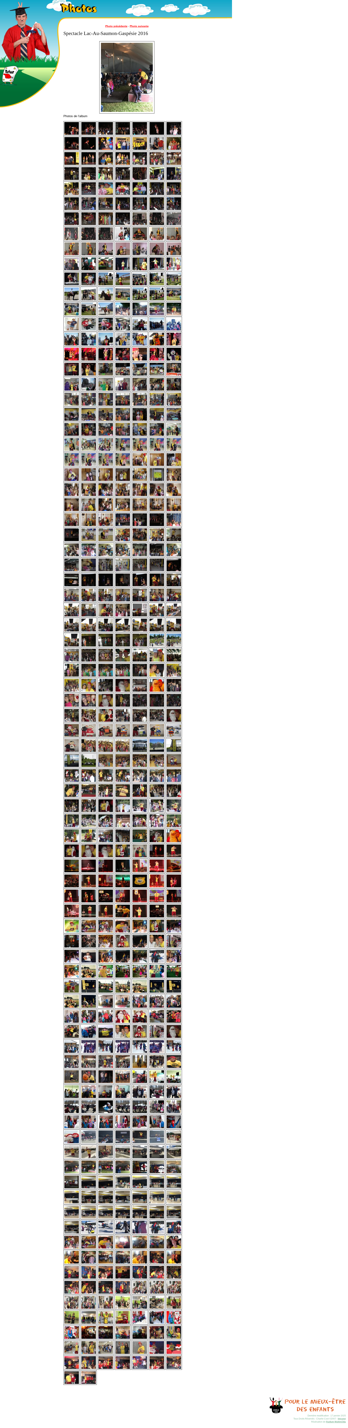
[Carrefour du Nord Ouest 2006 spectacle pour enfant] (71, 194)
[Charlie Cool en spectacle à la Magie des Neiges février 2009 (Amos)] (140, 345)
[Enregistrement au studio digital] (157, 149)
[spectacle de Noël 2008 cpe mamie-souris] (106, 330)
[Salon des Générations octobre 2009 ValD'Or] (174, 571)
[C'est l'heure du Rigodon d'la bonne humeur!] (123, 134)
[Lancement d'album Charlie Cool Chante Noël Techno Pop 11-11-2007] (140, 225)
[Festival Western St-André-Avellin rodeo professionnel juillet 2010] (106, 766)
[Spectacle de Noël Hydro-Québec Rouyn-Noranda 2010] (123, 706)
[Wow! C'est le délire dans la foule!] (140, 134)
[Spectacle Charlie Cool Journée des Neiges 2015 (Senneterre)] (71, 1052)
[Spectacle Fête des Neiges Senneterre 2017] (88, 1233)
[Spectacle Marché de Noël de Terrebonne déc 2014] (106, 1007)
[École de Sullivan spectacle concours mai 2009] (140, 541)
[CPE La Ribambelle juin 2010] (71, 661)
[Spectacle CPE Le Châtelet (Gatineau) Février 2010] (174, 586)
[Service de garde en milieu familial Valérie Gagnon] (157, 480)
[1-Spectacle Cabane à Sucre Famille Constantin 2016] (140, 1098)
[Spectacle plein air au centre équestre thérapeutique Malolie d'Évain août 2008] (123, 300)
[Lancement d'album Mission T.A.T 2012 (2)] (174, 857)
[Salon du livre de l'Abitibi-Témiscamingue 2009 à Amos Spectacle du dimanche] (71, 541)
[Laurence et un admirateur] (123, 586)
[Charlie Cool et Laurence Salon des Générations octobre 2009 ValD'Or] (88, 586)
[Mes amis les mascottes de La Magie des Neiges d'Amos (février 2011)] (88, 736)
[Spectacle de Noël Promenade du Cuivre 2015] (71, 1067)
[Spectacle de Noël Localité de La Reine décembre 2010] (123, 721)
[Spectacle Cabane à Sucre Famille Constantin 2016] (157, 1098)
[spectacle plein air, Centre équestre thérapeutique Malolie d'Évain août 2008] (106, 285)
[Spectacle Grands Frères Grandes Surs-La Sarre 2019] (174, 1338)
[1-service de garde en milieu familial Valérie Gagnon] (88, 495)
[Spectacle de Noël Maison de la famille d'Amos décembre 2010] (174, 691)
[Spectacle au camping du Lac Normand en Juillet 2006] (140, 164)
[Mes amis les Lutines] (140, 857)
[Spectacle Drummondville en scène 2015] (157, 1082)
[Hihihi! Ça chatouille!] (71, 134)
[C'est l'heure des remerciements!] (88, 149)
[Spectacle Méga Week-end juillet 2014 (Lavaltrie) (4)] (106, 992)
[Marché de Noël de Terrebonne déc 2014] (123, 1007)
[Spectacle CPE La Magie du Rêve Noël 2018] (140, 1293)
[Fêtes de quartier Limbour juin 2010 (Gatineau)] (88, 766)
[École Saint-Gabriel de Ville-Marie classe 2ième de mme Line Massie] (140, 390)
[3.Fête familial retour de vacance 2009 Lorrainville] (71, 571)
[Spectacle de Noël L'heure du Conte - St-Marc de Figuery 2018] (157, 1263)
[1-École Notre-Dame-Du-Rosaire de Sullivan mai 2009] (106, 541)
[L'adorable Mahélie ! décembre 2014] (157, 1037)
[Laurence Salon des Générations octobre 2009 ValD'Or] (106, 586)
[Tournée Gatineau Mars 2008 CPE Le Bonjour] (106, 255)
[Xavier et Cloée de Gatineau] (71, 330)
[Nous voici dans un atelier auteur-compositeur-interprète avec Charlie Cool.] (123, 164)
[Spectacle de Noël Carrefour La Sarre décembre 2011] (71, 781)
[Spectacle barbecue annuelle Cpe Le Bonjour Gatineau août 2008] (123, 315)
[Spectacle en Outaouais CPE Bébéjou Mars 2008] (140, 240)
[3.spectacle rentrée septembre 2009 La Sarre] (123, 571)
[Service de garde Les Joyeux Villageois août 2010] (88, 676)
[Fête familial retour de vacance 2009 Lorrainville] (140, 556)
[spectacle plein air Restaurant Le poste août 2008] (123, 270)
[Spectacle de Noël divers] (88, 706)
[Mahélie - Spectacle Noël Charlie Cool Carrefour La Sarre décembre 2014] (174, 947)
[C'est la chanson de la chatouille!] (88, 134)
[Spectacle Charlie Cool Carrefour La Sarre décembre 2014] (157, 947)
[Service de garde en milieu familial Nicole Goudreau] (140, 511)
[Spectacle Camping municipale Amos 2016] (174, 1143)
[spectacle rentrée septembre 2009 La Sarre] (106, 571)
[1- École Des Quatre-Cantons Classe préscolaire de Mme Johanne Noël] (71, 450)
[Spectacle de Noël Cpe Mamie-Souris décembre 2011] (88, 812)
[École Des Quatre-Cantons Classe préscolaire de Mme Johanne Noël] (174, 435)
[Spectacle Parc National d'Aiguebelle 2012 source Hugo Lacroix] (123, 812)
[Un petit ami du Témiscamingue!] (106, 164)
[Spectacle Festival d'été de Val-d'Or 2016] (88, 1143)
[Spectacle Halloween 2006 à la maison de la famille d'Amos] (157, 164)
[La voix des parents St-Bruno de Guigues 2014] (106, 977)
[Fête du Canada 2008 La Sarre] (88, 270)
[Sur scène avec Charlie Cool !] (71, 149)
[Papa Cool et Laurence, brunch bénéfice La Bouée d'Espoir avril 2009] (106, 375)
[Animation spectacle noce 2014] (140, 932)
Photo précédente (116, 26)
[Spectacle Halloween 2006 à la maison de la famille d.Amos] (106, 179)
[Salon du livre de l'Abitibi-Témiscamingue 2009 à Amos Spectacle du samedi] (123, 526)
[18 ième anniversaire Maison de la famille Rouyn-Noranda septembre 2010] (157, 676)
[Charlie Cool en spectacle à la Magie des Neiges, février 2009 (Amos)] (123, 345)
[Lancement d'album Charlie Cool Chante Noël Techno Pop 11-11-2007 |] (157, 225)
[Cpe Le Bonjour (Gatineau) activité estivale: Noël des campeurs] (88, 556)
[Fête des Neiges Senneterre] (157, 962)
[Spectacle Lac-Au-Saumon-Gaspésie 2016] (71, 1173)
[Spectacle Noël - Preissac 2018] (123, 1308)
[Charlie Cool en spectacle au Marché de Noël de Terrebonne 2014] (157, 1022)
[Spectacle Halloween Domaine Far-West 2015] (174, 1067)
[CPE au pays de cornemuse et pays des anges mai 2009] (123, 541)
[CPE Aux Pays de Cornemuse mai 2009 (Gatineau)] (174, 541)
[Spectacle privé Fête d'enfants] (71, 1248)
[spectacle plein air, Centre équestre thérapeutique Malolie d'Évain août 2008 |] (140, 285)
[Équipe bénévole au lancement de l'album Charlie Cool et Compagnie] (140, 149)
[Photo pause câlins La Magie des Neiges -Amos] (140, 1082)
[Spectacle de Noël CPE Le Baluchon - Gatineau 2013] (157, 932)
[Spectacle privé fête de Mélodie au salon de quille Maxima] (174, 1113)
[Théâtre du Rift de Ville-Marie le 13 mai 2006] (88, 164)
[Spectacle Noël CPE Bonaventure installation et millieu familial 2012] (106, 842)
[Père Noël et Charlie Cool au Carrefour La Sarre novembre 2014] (140, 1037)
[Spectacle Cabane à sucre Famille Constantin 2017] (123, 1248)
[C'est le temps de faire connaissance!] (106, 149)
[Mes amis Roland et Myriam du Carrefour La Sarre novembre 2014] (123, 1037)
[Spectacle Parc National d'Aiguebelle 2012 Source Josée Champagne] (174, 827)
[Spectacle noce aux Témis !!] (123, 962)
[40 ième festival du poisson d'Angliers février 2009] (140, 330)
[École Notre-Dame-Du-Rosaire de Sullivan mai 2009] (88, 541)
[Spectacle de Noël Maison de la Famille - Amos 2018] (157, 1338)
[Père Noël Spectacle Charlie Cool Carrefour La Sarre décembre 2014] (123, 947)
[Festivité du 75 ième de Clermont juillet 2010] (88, 751)
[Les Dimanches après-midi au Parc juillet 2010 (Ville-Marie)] (140, 751)
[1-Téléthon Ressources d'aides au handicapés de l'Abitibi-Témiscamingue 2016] (88, 1098)
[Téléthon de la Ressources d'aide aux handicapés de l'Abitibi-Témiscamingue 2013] (71, 947)
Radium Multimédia (336, 1422)
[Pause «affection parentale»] (174, 134)
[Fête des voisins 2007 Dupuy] (106, 194)
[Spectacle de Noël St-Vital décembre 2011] (157, 797)
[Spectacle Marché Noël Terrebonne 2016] (71, 1128)
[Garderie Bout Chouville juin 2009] (106, 556)
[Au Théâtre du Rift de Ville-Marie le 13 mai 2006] (71, 164)
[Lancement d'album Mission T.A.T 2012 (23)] (71, 932)
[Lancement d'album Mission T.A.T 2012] (157, 857)
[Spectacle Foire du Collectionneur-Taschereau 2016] (106, 1188)
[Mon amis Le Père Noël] (174, 842)
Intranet (342, 1418)
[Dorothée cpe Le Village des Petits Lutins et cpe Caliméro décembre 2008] (88, 330)
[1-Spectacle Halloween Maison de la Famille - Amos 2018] (106, 1338)
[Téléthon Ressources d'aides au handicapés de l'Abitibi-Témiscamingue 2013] (88, 947)
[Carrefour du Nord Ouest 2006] (157, 179)
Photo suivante (139, 26)
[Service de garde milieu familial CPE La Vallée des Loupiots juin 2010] (88, 661)
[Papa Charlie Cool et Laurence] (157, 134)
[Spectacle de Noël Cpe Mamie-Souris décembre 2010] (106, 691)
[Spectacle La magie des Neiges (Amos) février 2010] (71, 616)
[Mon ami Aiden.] (106, 1037)
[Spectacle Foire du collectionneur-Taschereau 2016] (88, 1188)
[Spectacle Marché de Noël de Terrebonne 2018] (140, 1323)
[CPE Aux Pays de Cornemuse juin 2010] (157, 646)
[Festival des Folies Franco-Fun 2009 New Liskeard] (123, 375)
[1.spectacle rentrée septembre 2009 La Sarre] (88, 571)
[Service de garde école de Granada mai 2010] (88, 646)
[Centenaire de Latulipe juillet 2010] (123, 661)
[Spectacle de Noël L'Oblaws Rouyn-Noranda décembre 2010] (140, 691)
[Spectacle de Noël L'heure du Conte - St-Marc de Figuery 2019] (157, 1353)
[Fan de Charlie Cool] (88, 962)
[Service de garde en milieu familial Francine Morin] (140, 465)
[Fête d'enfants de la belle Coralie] (88, 932)
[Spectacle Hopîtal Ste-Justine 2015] (140, 1067)
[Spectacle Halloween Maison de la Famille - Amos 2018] (88, 1338)
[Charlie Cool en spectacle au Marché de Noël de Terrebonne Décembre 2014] (88, 1037)
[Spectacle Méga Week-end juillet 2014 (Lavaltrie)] (88, 977)
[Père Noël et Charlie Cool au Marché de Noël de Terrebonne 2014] (123, 1022)
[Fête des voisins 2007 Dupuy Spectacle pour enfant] (88, 194)
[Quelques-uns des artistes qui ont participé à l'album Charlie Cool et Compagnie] (123, 149)
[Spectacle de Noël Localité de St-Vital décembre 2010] (88, 721)
